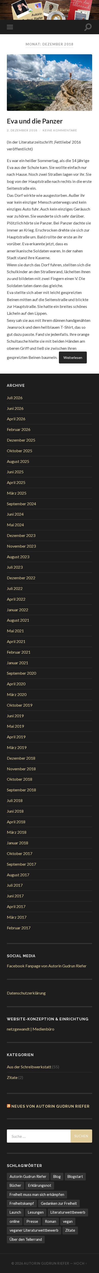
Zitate (12, 1077)
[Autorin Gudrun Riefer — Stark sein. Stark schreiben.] (49, 10)
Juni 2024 (15, 514)
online (15, 1221)
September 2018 (21, 789)
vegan (68, 1221)
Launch (15, 1212)
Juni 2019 (15, 715)
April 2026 (16, 418)
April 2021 (16, 641)
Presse (32, 1221)
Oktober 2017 (19, 853)
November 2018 (21, 768)
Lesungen (36, 1212)
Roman (50, 1221)
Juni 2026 (15, 408)
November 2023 (21, 546)
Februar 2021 (18, 652)
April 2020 (16, 683)
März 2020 (16, 694)
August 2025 (18, 461)
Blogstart (75, 1176)
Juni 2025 (15, 471)
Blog (57, 1176)
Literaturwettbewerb (68, 1212)
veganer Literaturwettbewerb (34, 1230)
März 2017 (16, 917)
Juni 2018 (15, 811)
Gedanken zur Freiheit (59, 1203)
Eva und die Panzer (35, 121)
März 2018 (16, 832)
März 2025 (16, 493)
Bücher (15, 1185)
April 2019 (16, 736)
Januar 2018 (17, 842)
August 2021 (18, 620)
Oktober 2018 (19, 779)
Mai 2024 (15, 524)
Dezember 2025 (21, 440)
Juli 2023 (15, 567)
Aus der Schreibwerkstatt (29, 1066)
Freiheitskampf (22, 1203)
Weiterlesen (72, 357)
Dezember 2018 (21, 758)
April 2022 (16, 599)
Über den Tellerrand (26, 1239)
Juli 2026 (15, 397)
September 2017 (21, 864)
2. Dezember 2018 (22, 130)
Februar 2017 (18, 927)
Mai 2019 (15, 726)
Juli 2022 (15, 588)
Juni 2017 (15, 895)
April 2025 (16, 482)
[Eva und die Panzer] (49, 82)
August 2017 (18, 874)
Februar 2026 (18, 429)
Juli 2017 (15, 885)
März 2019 (16, 747)
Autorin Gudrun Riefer (28, 1176)
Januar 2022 (17, 609)
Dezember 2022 (21, 577)
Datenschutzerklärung (26, 992)
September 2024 (21, 503)
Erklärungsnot (39, 1185)
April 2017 (16, 906)
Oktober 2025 (19, 450)
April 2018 (16, 821)
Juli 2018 (15, 800)
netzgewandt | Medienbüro (30, 1028)
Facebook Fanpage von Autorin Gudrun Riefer (47, 965)
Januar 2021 (17, 662)
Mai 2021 (15, 630)
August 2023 (18, 556)
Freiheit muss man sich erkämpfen (37, 1194)
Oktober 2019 (19, 705)
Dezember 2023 (21, 535)
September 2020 (21, 673)
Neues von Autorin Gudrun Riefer (50, 1106)
